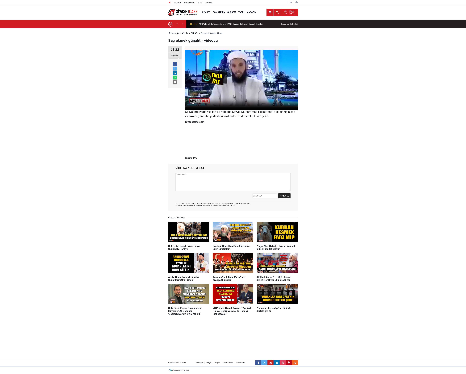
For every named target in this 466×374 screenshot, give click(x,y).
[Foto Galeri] (296, 2)
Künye (208, 363)
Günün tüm (289, 24)
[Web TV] (290, 2)
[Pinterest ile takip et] (289, 362)
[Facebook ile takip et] (258, 362)
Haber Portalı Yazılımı (180, 370)
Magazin (251, 12)
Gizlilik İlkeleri (228, 363)
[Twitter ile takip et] (264, 362)
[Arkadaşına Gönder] (175, 82)
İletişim (217, 363)
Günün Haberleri (189, 2)
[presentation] (177, 24)
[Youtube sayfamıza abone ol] (270, 362)
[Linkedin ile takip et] (277, 362)
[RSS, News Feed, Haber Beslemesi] (295, 362)
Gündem (231, 12)
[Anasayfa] (169, 2)
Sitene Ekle (208, 2)
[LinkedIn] (175, 73)
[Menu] (270, 12)
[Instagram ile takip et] (283, 362)
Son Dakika (219, 12)
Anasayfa (175, 33)
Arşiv (200, 2)
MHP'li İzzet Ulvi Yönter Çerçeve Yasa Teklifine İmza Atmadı (224, 24)
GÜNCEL (194, 33)
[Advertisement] (148, 64)
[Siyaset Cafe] (182, 12)
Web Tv (185, 33)
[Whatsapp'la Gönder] (175, 77)
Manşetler (177, 2)
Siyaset (206, 12)
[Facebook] (175, 64)
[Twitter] (175, 69)
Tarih (241, 12)
